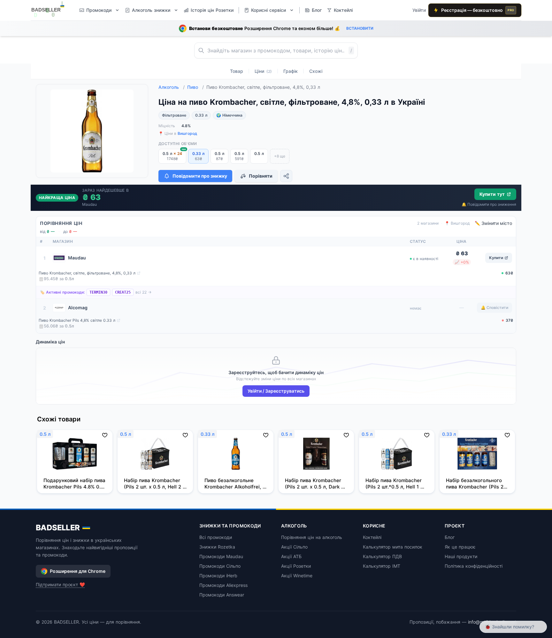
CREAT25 (123, 292)
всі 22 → (143, 292)
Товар (236, 71)
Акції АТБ (291, 556)
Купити (496, 257)
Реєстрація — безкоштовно (477, 10)
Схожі (315, 71)
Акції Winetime (296, 575)
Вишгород (187, 133)
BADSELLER (58, 527)
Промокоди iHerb (218, 575)
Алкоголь (171, 87)
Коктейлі (372, 537)
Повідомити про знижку (199, 176)
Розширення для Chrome (77, 571)
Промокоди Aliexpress (223, 585)
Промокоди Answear (221, 594)
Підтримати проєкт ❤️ (60, 584)
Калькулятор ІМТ (381, 566)
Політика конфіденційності (473, 566)
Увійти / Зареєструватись (276, 391)
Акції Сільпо (294, 547)
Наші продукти (461, 556)
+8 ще (279, 156)
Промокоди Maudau (221, 556)
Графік (290, 71)
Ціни (263, 71)
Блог (450, 537)
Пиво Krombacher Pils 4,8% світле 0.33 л (77, 320)
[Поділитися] (286, 176)
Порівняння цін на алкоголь (311, 537)
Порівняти (260, 176)
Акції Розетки (296, 566)
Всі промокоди (215, 537)
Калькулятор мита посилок (392, 547)
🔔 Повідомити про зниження (489, 204)
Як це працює (460, 547)
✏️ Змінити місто (493, 223)
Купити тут (492, 194)
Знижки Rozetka (217, 547)
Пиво (195, 87)
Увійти (419, 10)
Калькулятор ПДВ (382, 556)
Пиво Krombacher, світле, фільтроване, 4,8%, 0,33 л (87, 273)
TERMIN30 (98, 292)
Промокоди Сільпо (220, 566)
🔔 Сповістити (494, 307)
